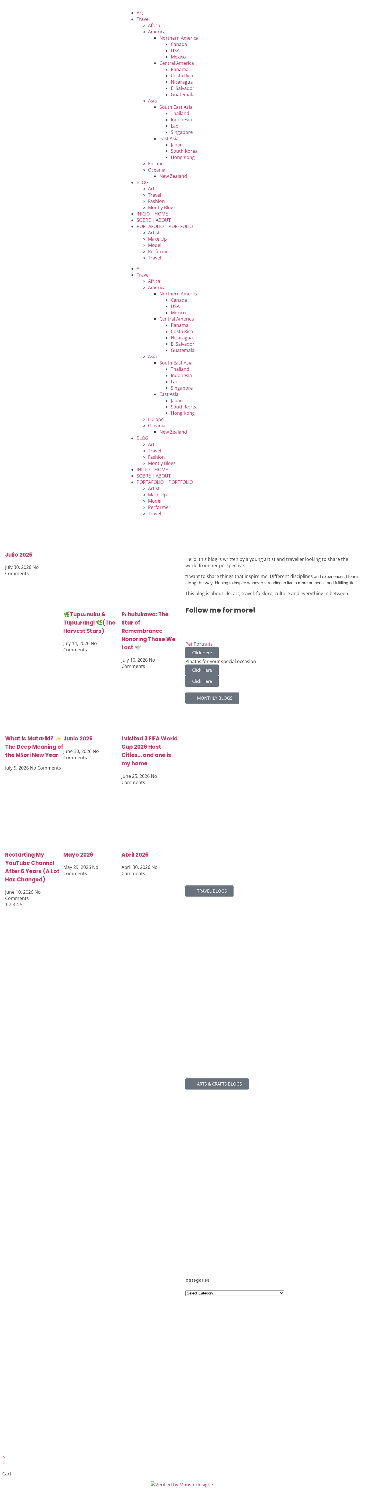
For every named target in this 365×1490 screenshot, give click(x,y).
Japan (177, 145)
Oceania (156, 170)
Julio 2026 (19, 555)
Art (140, 13)
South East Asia (175, 107)
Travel (143, 19)
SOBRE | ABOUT (154, 220)
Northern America (178, 38)
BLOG (143, 182)
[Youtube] (43, 12)
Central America (176, 63)
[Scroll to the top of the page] (4, 1450)
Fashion (156, 201)
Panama (179, 69)
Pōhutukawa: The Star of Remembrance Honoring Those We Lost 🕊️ (148, 631)
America (157, 32)
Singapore (182, 132)
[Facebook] (12, 12)
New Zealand (173, 176)
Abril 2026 (135, 855)
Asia (152, 101)
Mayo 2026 (78, 855)
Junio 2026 (78, 738)
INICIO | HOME (152, 214)
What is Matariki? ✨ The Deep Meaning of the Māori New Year (34, 747)
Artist (154, 232)
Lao (175, 126)
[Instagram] (28, 12)
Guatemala (182, 94)
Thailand (180, 113)
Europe (156, 163)
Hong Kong (183, 157)
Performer (159, 251)
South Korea (184, 151)
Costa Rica (182, 76)
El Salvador (182, 88)
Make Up (157, 239)
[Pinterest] (58, 12)
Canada (179, 44)
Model (154, 245)
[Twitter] (254, 626)
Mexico (178, 57)
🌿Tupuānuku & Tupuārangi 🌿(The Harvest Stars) (89, 623)
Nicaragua (182, 82)
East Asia (169, 138)
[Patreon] (74, 12)
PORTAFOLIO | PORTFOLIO (165, 226)
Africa (154, 25)
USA (175, 50)
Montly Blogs (162, 207)
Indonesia (181, 119)
